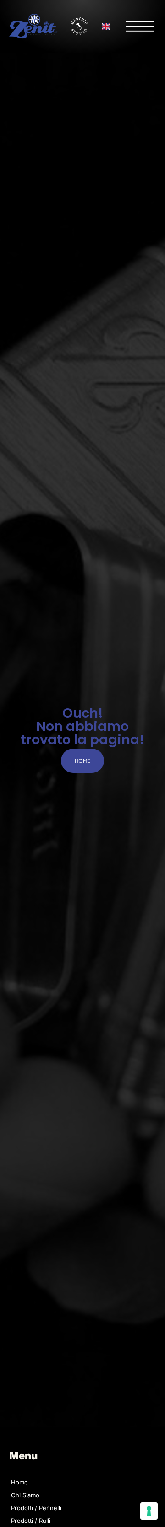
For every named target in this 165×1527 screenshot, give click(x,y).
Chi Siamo (25, 1495)
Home (19, 1482)
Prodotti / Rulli (30, 1520)
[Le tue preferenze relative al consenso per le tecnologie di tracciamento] (149, 1511)
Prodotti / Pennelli (36, 1507)
